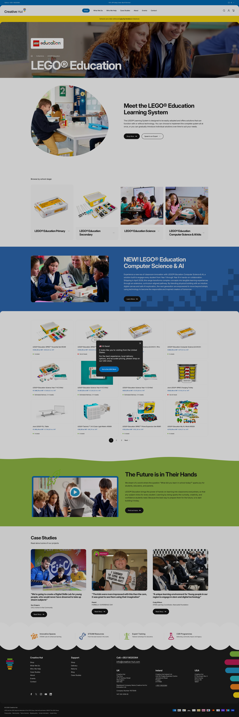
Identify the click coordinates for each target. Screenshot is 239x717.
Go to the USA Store (109, 369)
